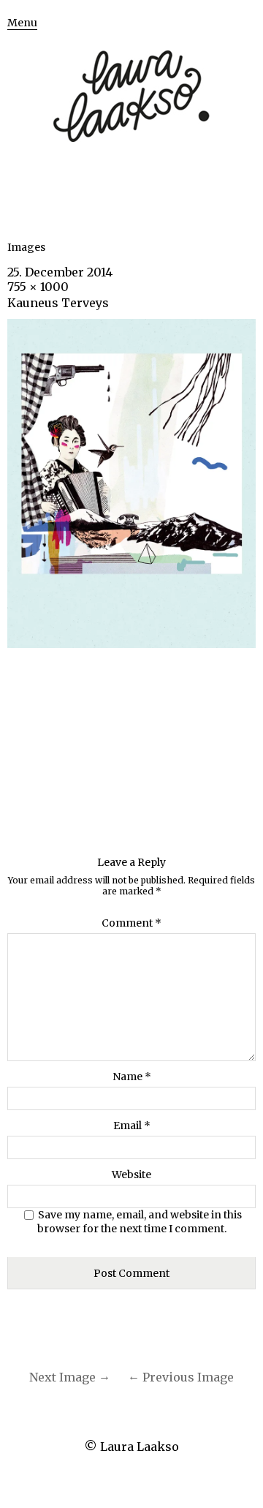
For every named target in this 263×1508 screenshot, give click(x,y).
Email (131, 1125)
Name (132, 1076)
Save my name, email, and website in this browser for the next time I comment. (140, 1222)
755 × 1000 (38, 286)
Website (131, 1174)
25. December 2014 (60, 272)
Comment (131, 923)
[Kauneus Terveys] (131, 643)
